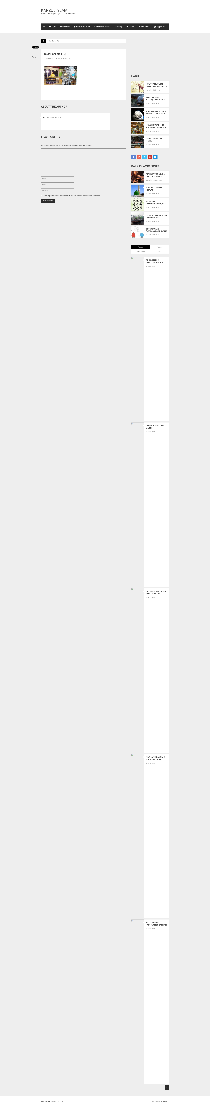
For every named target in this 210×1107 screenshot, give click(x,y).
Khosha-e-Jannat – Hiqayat (155, 189)
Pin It (34, 57)
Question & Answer (103, 27)
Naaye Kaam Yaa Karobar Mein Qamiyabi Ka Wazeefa (156, 924)
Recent (159, 247)
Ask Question (65, 27)
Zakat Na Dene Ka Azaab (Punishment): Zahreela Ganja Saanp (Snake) (155, 99)
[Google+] (139, 157)
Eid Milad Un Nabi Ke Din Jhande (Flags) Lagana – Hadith (156, 216)
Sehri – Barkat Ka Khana (154, 140)
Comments (141, 251)
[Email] (155, 157)
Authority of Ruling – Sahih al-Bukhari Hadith (156, 175)
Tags (159, 251)
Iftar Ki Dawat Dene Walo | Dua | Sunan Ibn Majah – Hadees (156, 126)
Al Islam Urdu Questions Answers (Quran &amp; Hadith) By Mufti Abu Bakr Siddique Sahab (156, 261)
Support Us (160, 27)
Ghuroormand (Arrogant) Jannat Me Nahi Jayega (156, 230)
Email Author (55, 117)
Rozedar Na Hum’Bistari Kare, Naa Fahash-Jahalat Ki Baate (156, 203)
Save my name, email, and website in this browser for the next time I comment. (72, 196)
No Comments (62, 58)
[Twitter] (144, 157)
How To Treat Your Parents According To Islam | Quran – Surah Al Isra (156, 85)
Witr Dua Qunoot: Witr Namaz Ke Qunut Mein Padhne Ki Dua (156, 112)
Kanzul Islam (54, 10)
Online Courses (144, 27)
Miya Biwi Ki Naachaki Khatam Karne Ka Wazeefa (155, 758)
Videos (131, 27)
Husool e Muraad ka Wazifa (155, 427)
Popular (140, 247)
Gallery (119, 27)
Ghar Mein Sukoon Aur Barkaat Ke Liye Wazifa (156, 592)
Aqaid (53, 27)
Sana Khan (164, 1101)
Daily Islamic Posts (83, 27)
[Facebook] (133, 157)
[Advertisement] (123, 11)
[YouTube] (150, 157)
